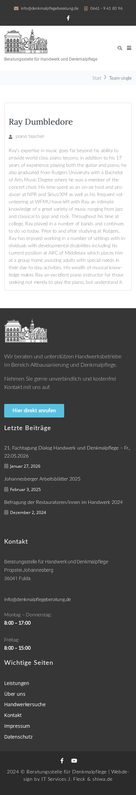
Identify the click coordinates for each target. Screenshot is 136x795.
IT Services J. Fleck (63, 779)
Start (96, 78)
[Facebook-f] (62, 760)
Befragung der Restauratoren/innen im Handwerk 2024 (63, 502)
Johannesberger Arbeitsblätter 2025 (42, 479)
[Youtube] (74, 760)
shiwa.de (102, 779)
